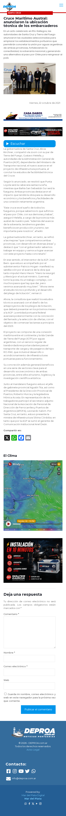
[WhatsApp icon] (25, 803)
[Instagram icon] (40, 803)
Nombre (9, 652)
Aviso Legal (33, 749)
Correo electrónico (15, 666)
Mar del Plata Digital (33, 795)
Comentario (11, 614)
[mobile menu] (61, 5)
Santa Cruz (14, 13)
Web (6, 680)
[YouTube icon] (36, 803)
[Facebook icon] (29, 803)
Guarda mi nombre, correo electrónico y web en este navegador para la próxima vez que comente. (30, 697)
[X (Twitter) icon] (33, 803)
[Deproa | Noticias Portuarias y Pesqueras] (9, 6)
